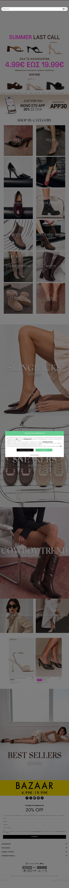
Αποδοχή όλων (44, 450)
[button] (66, 9)
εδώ (61, 446)
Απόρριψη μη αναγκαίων (25, 450)
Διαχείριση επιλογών (34, 455)
